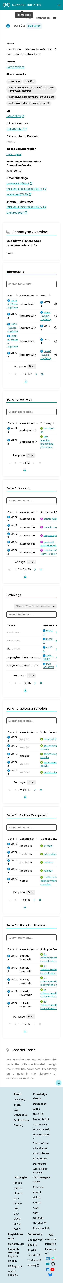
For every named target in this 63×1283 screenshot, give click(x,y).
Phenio (18, 1203)
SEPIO (17, 1224)
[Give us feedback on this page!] (58, 1083)
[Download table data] (25, 381)
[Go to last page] (41, 374)
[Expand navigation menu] (59, 5)
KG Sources (40, 1158)
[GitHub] (53, 1263)
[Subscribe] (48, 1258)
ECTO (17, 1229)
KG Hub (12, 1261)
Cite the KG (40, 1148)
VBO (16, 1213)
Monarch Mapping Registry (13, 1252)
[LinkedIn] (47, 1269)
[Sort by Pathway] (53, 423)
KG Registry (15, 1266)
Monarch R (40, 1119)
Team (17, 1104)
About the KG (41, 1153)
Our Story (19, 1099)
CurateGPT (40, 1223)
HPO (16, 1198)
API (35, 1109)
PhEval (37, 1192)
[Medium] (48, 1263)
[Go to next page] (35, 374)
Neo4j (37, 1114)
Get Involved (35, 1239)
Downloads (40, 1103)
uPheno (18, 1193)
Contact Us (21, 1115)
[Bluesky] (50, 1274)
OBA (16, 1208)
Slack (31, 1245)
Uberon (18, 1188)
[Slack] (52, 1258)
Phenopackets (41, 1228)
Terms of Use (41, 1143)
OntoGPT (38, 1218)
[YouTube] (52, 1269)
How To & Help (41, 1129)
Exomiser (38, 1187)
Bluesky (32, 1265)
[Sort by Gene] (16, 295)
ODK (35, 1212)
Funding (18, 1125)
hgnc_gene (13, 154)
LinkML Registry (13, 1273)
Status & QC (40, 1124)
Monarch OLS (16, 1244)
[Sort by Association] (36, 295)
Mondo (18, 1183)
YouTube (33, 1260)
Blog (30, 1250)
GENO (17, 1219)
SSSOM (37, 1202)
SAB (16, 1110)
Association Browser (40, 1170)
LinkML (37, 1197)
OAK (35, 1207)
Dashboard (40, 1163)
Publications (21, 1120)
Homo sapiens (15, 67)
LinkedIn (32, 1255)
